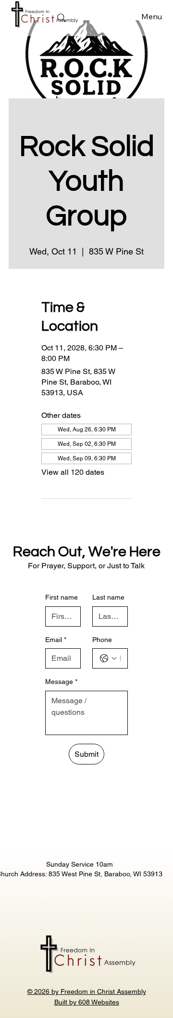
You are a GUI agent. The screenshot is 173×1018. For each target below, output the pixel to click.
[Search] (61, 18)
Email (55, 639)
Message (61, 681)
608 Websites (98, 1002)
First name (61, 597)
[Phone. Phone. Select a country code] (108, 658)
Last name (108, 597)
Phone (102, 639)
